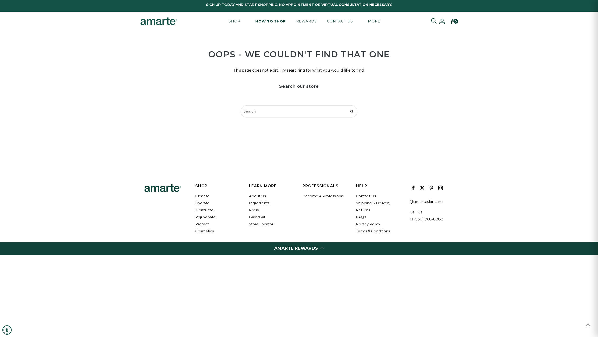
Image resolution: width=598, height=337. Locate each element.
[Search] (433, 21)
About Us (257, 196)
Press (254, 210)
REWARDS (306, 21)
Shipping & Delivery (373, 203)
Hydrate (202, 203)
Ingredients (259, 203)
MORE (374, 21)
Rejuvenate (205, 217)
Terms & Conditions (373, 231)
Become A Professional (323, 196)
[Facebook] (413, 189)
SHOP (234, 21)
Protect (202, 224)
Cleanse (202, 196)
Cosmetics (204, 231)
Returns (363, 210)
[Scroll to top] (588, 324)
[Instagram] (440, 189)
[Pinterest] (431, 189)
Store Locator (261, 224)
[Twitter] (422, 189)
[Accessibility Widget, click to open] (7, 330)
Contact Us (340, 21)
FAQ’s (361, 217)
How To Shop (270, 21)
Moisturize (204, 210)
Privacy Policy (368, 224)
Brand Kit (257, 217)
